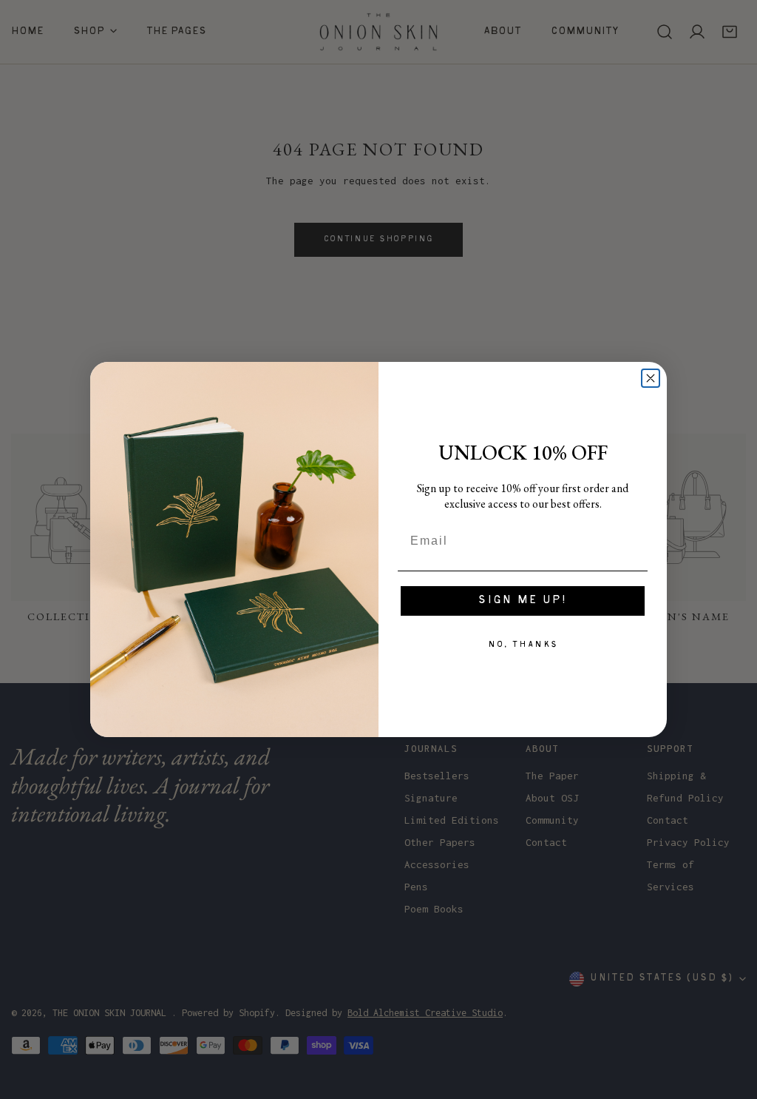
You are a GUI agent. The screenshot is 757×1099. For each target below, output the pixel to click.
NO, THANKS (523, 645)
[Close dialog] (650, 378)
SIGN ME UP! (522, 601)
